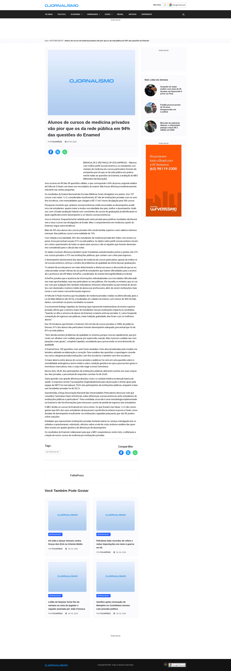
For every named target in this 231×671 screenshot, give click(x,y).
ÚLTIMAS (49, 14)
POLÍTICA (62, 14)
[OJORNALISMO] (61, 5)
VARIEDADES (92, 14)
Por (55, 549)
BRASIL (120, 14)
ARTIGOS (132, 14)
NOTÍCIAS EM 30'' (56, 41)
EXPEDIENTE (146, 14)
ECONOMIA (75, 14)
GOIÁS (107, 14)
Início (47, 41)
